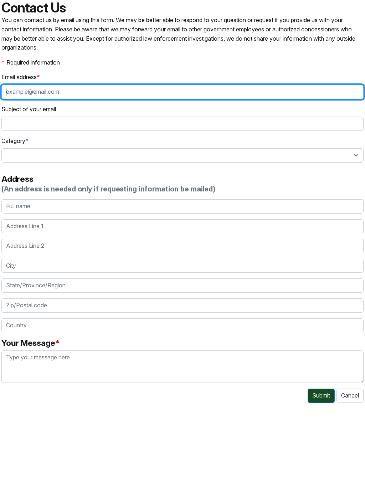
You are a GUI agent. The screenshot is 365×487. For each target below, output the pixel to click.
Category (13, 140)
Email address (19, 77)
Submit (321, 395)
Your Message (28, 343)
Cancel (350, 395)
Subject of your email (28, 109)
